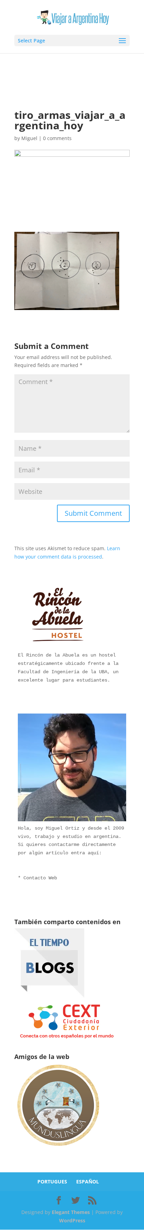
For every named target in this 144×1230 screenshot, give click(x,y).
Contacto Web (40, 878)
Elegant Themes (71, 1212)
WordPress (72, 1220)
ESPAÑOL (87, 1181)
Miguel (29, 138)
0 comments (57, 138)
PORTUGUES (52, 1181)
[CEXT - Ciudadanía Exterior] (66, 1038)
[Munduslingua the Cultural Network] (58, 1148)
